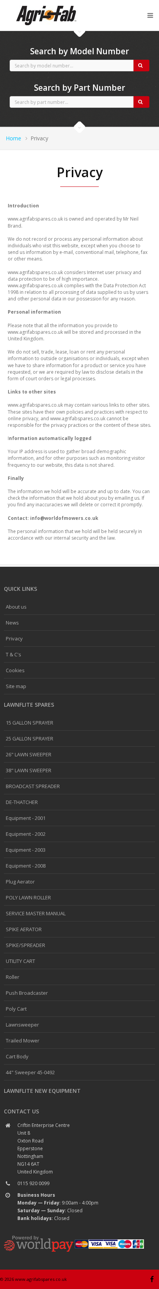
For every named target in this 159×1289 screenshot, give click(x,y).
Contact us (21, 1111)
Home (13, 138)
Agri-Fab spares (46, 6)
